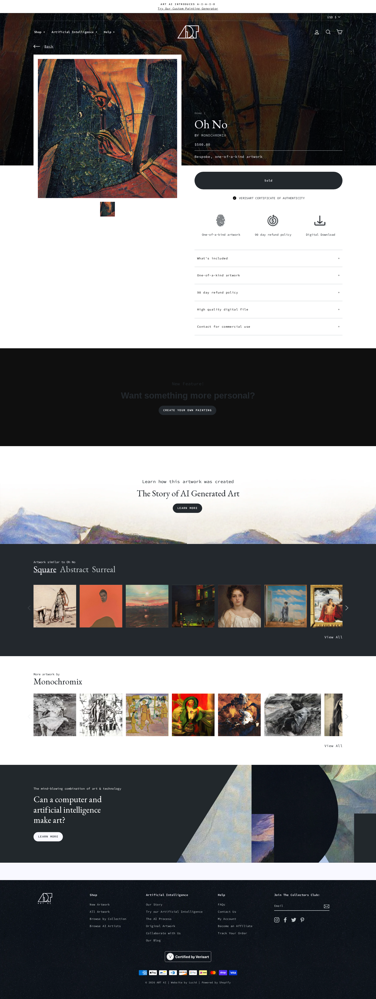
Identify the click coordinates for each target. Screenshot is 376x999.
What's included (268, 258)
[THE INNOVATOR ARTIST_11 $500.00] (55, 606)
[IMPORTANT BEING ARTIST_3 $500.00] (285, 606)
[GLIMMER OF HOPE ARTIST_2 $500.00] (193, 606)
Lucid (193, 982)
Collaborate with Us (163, 933)
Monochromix (213, 135)
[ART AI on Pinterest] (302, 919)
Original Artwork (160, 926)
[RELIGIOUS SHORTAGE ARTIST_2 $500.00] (239, 715)
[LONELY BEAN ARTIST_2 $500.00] (292, 715)
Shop (38, 32)
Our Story (154, 904)
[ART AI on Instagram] (276, 919)
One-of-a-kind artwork (268, 275)
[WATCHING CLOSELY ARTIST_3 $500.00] (101, 606)
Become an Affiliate (235, 926)
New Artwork (100, 904)
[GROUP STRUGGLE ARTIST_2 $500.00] (101, 715)
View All (333, 637)
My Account (227, 919)
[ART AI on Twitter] (293, 919)
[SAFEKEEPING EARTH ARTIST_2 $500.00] (55, 715)
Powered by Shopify (216, 982)
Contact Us (227, 912)
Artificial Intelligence (74, 32)
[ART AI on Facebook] (285, 919)
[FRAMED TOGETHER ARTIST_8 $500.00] (332, 606)
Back (49, 46)
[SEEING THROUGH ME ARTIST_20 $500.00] (239, 606)
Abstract (74, 569)
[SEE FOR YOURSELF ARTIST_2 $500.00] (193, 715)
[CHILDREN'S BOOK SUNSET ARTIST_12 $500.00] (147, 606)
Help (108, 32)
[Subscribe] (326, 906)
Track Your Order (232, 933)
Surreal (103, 569)
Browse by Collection (108, 919)
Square (45, 569)
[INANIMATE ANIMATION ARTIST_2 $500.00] (147, 715)
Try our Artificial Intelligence (174, 912)
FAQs (221, 904)
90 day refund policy (268, 292)
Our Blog (153, 940)
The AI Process (159, 919)
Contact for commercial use (268, 327)
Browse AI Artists (105, 926)
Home (198, 113)
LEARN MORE (48, 837)
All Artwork (100, 912)
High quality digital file (268, 309)
